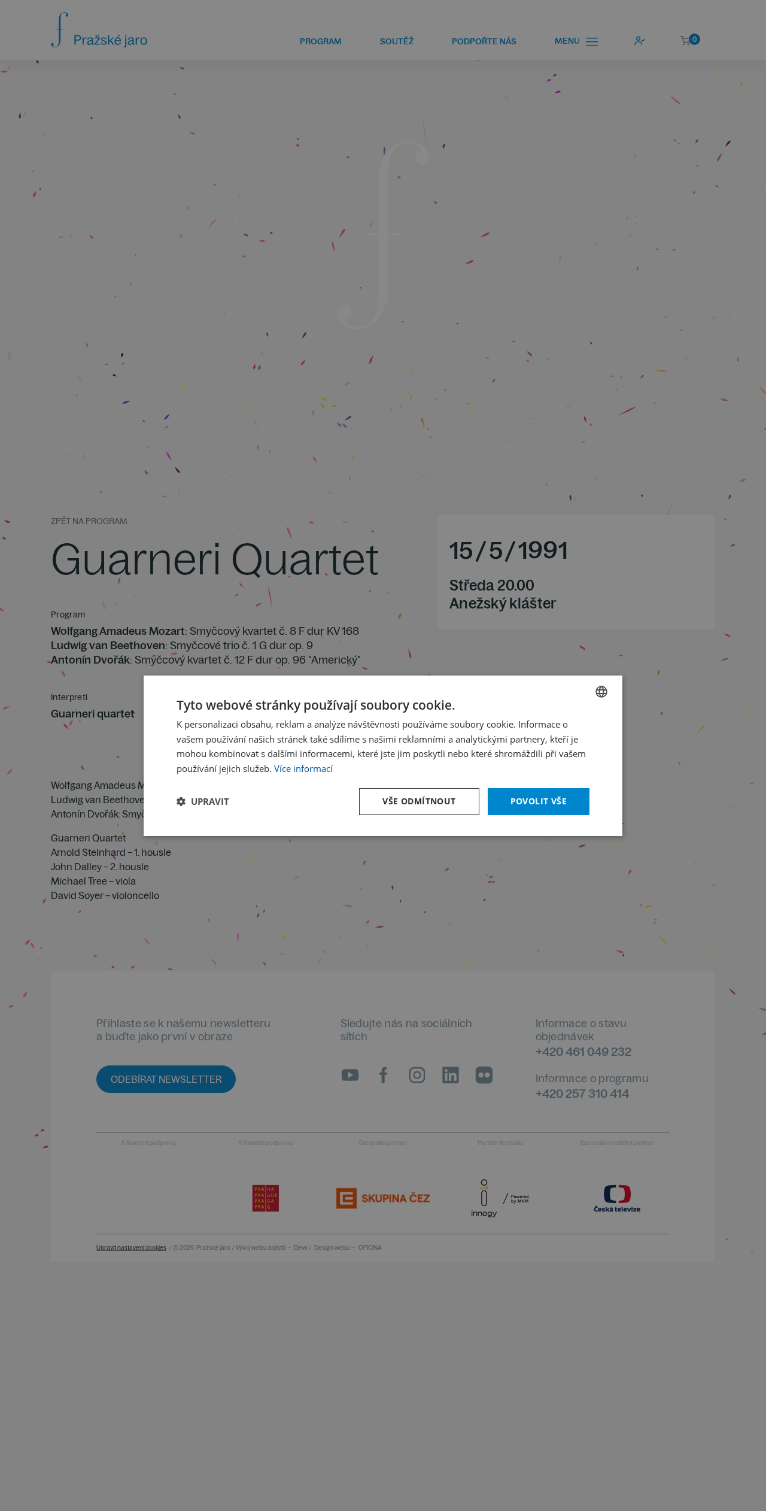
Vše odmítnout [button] (418, 801)
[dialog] (383, 755)
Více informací (303, 768)
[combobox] (601, 691)
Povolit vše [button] (538, 801)
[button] (203, 801)
